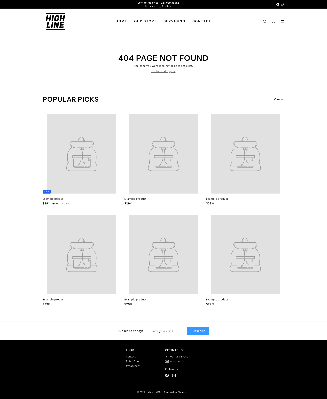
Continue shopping (163, 71)
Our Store (145, 21)
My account (133, 366)
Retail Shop (133, 361)
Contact (201, 21)
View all (279, 99)
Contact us (144, 2)
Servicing (174, 21)
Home (121, 21)
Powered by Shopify (175, 392)
